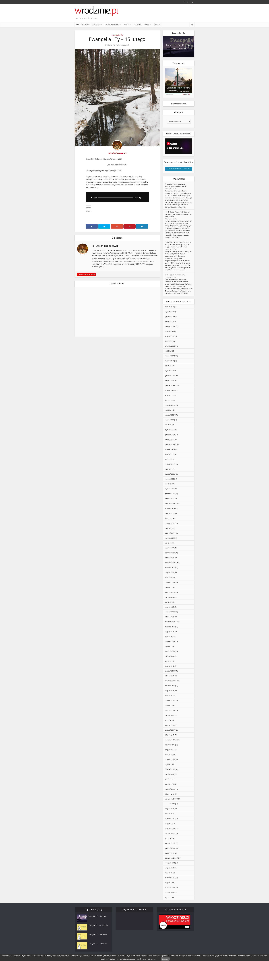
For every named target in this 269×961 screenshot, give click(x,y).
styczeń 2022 (169, 489)
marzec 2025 (169, 307)
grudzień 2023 (170, 376)
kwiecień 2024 (170, 356)
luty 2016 (168, 838)
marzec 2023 (169, 420)
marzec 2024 (169, 361)
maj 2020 (168, 587)
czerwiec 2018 (170, 700)
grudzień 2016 (170, 789)
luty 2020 (168, 602)
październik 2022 (170, 444)
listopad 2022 (169, 440)
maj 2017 (168, 764)
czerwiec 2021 (170, 523)
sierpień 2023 (169, 395)
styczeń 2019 (169, 666)
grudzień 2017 (170, 730)
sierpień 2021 (169, 513)
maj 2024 (168, 351)
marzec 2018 (169, 715)
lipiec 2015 (168, 873)
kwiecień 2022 (170, 474)
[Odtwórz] (91, 198)
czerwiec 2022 (170, 464)
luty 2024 (168, 366)
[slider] (145, 194)
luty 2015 (168, 897)
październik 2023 (170, 385)
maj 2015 (168, 883)
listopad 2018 (169, 676)
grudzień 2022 (170, 435)
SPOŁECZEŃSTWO (112, 24)
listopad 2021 (169, 499)
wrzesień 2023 (170, 390)
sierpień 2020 (169, 572)
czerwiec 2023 (170, 405)
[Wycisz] (140, 198)
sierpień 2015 (169, 868)
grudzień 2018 (170, 671)
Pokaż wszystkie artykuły (86, 274)
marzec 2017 (169, 774)
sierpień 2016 (169, 809)
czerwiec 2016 (170, 819)
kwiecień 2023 (170, 415)
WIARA (126, 24)
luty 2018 (168, 720)
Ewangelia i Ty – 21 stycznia (98, 925)
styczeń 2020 (169, 607)
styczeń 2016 (169, 843)
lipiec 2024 (168, 341)
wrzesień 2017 (170, 745)
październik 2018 (170, 681)
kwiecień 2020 (170, 592)
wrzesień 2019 (170, 627)
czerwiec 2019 (170, 641)
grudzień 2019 (170, 612)
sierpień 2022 (169, 454)
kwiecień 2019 (170, 651)
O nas (146, 24)
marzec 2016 (169, 833)
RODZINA (96, 24)
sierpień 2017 (169, 750)
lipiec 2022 (168, 459)
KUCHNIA (137, 24)
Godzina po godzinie (174, 168)
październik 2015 (170, 858)
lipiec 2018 (168, 696)
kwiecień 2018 (170, 710)
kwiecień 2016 (170, 828)
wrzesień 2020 (170, 568)
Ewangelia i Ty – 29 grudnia (98, 944)
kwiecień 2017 (170, 769)
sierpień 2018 (169, 691)
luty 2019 (168, 661)
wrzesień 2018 (170, 686)
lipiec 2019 (168, 636)
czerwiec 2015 (170, 878)
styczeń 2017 (169, 784)
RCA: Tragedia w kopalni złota (175, 275)
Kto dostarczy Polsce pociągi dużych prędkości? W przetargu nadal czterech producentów (178, 214)
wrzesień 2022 (170, 449)
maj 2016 (168, 824)
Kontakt (157, 24)
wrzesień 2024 (170, 331)
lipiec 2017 (168, 755)
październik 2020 (170, 563)
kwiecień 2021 (170, 533)
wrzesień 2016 (170, 804)
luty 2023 (168, 425)
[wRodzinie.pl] (96, 11)
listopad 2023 (169, 380)
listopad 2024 (169, 321)
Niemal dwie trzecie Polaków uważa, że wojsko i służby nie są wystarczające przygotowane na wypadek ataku (178, 244)
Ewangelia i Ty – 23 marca (178, 45)
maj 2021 (168, 528)
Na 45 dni (187, 168)
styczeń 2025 (169, 312)
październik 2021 (170, 504)
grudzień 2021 (170, 494)
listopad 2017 (169, 735)
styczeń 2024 (169, 371)
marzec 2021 (169, 538)
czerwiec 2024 (170, 346)
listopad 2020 (169, 558)
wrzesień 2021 (170, 508)
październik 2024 (170, 326)
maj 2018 (168, 705)
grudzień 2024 (170, 316)
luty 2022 (168, 484)
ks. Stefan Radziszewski (121, 45)
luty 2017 (168, 779)
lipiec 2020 (168, 577)
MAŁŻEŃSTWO (82, 24)
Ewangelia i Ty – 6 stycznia (98, 935)
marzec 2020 (169, 597)
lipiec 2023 (168, 400)
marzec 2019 (169, 656)
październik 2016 (170, 799)
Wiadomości (179, 178)
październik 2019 (170, 622)
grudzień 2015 (170, 848)
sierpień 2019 (169, 632)
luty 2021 (168, 543)
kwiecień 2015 (170, 888)
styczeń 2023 (169, 430)
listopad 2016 (169, 794)
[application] (117, 197)
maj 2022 (168, 469)
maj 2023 (168, 410)
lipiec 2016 (168, 814)
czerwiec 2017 (170, 760)
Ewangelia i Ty (117, 35)
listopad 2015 (169, 853)
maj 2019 (168, 646)
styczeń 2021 (169, 548)
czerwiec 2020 (170, 582)
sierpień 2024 (169, 336)
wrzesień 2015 (170, 863)
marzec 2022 (169, 479)
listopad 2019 (169, 617)
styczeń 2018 (169, 725)
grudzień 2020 (170, 553)
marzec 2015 (169, 892)
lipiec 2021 (168, 518)
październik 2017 (170, 740)
